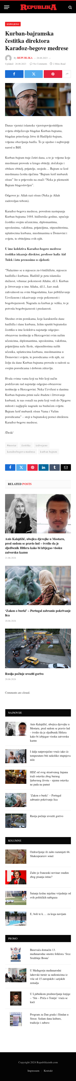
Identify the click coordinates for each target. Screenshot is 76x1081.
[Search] (70, 7)
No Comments (40, 63)
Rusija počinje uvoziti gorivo (24, 673)
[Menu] (6, 7)
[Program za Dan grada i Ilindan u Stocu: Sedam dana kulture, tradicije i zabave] (15, 1019)
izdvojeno (42, 445)
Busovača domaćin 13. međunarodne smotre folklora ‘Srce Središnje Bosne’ (50, 954)
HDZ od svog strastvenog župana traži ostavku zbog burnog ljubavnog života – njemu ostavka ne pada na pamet (49, 778)
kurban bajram (48, 451)
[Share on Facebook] (14, 74)
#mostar (11, 445)
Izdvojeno (13, 24)
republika (25, 58)
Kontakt (48, 1070)
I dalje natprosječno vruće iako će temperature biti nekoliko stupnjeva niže (50, 756)
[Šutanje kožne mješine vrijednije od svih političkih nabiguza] (15, 898)
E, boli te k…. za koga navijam (48, 914)
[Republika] (38, 7)
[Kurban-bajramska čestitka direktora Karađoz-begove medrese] (38, 99)
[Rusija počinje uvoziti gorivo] (38, 648)
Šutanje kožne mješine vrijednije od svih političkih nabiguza (50, 895)
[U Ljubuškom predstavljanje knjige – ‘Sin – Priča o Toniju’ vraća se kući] (15, 998)
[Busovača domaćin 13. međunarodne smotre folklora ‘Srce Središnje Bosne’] (15, 954)
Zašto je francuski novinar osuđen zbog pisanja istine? (49, 875)
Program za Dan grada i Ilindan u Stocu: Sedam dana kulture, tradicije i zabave (49, 1018)
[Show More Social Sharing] (67, 74)
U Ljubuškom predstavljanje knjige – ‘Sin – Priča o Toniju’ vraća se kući (50, 998)
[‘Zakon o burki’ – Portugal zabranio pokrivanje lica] (38, 585)
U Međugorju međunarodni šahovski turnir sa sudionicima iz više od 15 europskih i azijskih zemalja (48, 976)
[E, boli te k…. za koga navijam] (15, 919)
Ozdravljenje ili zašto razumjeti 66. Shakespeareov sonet (50, 854)
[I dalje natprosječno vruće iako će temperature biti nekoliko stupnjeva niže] (15, 756)
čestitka (26, 445)
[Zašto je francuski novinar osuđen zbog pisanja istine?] (15, 877)
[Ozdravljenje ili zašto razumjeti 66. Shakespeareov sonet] (15, 857)
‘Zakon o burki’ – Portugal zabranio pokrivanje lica (38, 612)
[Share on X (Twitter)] (34, 74)
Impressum (33, 1070)
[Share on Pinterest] (53, 74)
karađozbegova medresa (21, 451)
